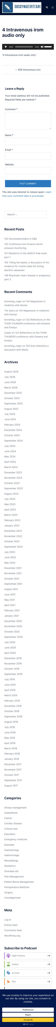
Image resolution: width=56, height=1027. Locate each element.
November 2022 (13, 536)
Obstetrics (10, 865)
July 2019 (9, 679)
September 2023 (13, 488)
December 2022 (13, 530)
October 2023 (12, 483)
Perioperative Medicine (16, 887)
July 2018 (9, 727)
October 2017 (11, 774)
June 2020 (10, 647)
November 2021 (13, 573)
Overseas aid (11, 871)
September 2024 (13, 440)
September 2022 (13, 546)
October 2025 (12, 398)
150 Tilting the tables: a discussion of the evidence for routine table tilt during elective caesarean (26, 266)
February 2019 (12, 700)
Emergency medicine (15, 839)
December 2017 (12, 764)
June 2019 (10, 684)
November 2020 (13, 626)
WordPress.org (12, 935)
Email (9, 149)
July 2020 (9, 642)
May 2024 (9, 456)
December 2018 (13, 706)
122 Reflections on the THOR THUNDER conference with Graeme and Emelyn (27, 323)
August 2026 (11, 371)
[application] (28, 47)
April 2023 (10, 509)
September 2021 (13, 583)
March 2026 (11, 387)
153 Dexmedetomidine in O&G (20, 238)
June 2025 (10, 419)
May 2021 (9, 599)
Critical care (11, 828)
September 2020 (13, 636)
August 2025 (11, 408)
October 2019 (11, 668)
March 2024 (11, 467)
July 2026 (9, 376)
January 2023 (11, 525)
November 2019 (13, 663)
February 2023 (12, 520)
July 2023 (9, 498)
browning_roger (13, 301)
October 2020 (12, 631)
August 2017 (11, 785)
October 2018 (11, 711)
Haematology (11, 850)
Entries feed (10, 925)
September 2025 (13, 403)
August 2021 (11, 589)
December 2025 (13, 392)
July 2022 (9, 552)
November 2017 (13, 769)
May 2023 (9, 504)
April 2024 (10, 461)
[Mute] (42, 46)
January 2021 (11, 615)
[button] (47, 7)
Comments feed (13, 930)
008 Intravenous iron (29, 69)
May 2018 (9, 737)
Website (9, 164)
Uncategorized (12, 897)
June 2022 (10, 557)
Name (9, 135)
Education (9, 834)
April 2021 (9, 605)
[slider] (48, 46)
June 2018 (10, 732)
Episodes (9, 844)
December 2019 (13, 658)
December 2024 (13, 430)
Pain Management (14, 876)
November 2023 (13, 477)
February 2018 (12, 753)
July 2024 (9, 446)
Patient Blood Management (19, 881)
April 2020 (10, 652)
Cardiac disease (13, 823)
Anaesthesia (10, 812)
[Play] (5, 46)
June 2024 (10, 451)
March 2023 (11, 514)
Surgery (8, 892)
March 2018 (10, 748)
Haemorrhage (11, 855)
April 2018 (9, 743)
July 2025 (9, 414)
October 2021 (11, 578)
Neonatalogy (11, 860)
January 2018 (11, 758)
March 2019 (10, 695)
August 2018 (11, 721)
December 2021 (13, 568)
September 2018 (13, 716)
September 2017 (13, 780)
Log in (7, 919)
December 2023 (13, 472)
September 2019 (13, 674)
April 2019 (9, 690)
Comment (11, 109)
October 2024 (12, 435)
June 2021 (10, 594)
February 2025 (12, 424)
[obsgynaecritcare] (21, 7)
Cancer (8, 818)
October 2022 (12, 541)
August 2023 (11, 493)
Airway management (15, 807)
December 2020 (13, 621)
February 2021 (12, 610)
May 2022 (9, 562)
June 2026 (10, 382)
